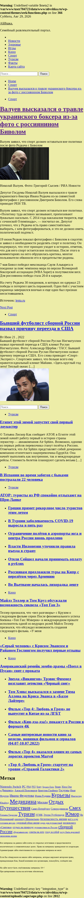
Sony (39, 786)
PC (24, 786)
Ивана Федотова (22, 796)
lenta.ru (20, 300)
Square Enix (48, 787)
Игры (12, 48)
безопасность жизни (53, 819)
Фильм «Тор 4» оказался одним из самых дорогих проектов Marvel (45, 754)
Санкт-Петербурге (40, 808)
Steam (58, 786)
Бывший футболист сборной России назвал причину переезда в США (40, 325)
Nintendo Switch (10, 786)
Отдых (56, 802)
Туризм (13, 59)
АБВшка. (6, 23)
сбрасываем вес (20, 832)
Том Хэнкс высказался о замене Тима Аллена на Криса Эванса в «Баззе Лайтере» (41, 696)
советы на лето (36, 832)
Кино (12, 52)
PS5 (34, 786)
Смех (75, 808)
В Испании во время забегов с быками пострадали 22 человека (34, 477)
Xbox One (67, 786)
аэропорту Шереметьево (26, 819)
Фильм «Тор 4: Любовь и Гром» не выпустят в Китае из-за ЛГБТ (39, 711)
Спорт (12, 55)
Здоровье (14, 44)
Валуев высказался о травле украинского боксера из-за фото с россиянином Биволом (41, 120)
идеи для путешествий (51, 823)
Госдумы (64, 790)
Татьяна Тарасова (8, 815)
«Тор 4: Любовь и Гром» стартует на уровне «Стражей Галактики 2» (40, 766)
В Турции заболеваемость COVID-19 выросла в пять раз (40, 523)
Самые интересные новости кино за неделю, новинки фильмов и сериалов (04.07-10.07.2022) (42, 738)
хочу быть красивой (70, 832)
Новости (14, 41)
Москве (42, 802)
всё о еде (73, 819)
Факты (13, 63)
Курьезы (60, 795)
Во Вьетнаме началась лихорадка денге (43, 584)
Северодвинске (59, 808)
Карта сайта (16, 66)
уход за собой (52, 832)
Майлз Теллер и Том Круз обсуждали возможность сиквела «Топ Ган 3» (33, 602)
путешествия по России (45, 827)
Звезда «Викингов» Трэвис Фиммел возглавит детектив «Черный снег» (39, 681)
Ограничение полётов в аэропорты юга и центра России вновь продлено (45, 535)
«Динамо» (7, 790)
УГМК (39, 814)
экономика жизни (8, 836)
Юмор (72, 814)
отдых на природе (23, 827)
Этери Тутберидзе (53, 814)
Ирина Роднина (43, 796)
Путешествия (15, 808)
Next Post (6, 307)
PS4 (29, 786)
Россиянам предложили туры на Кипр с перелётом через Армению (43, 574)
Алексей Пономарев (25, 790)
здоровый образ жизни (28, 823)
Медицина (23, 801)
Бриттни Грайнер (48, 790)
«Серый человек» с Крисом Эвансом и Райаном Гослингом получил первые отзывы (40, 648)
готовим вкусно (7, 823)
